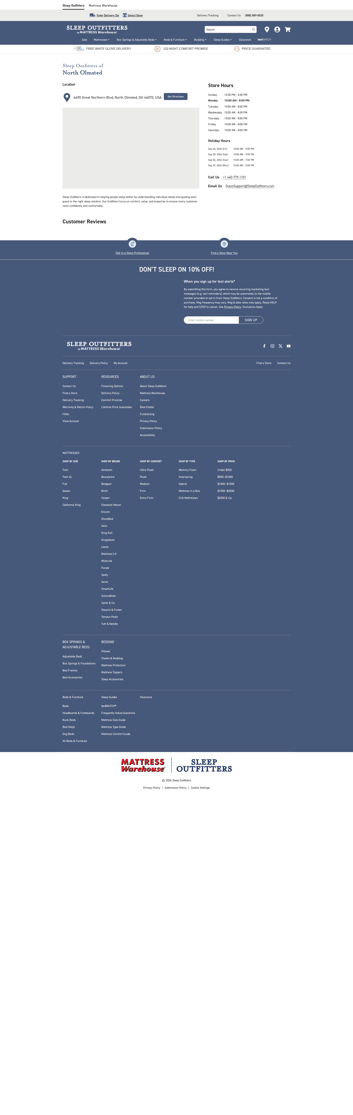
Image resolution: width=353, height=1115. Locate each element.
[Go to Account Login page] (277, 29)
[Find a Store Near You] (224, 565)
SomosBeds (108, 917)
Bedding (199, 39)
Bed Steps (69, 1048)
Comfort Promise (111, 721)
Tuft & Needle (109, 945)
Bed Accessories (72, 999)
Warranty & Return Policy (78, 728)
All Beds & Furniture (75, 1062)
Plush (143, 798)
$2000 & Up (224, 819)
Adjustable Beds (72, 978)
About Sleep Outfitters (153, 707)
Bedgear (106, 805)
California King (72, 826)
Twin (65, 791)
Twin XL (67, 798)
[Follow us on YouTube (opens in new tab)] (288, 667)
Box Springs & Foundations (79, 985)
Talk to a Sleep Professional (132, 574)
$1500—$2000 (225, 812)
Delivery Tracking (207, 15)
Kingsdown (108, 861)
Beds (66, 1027)
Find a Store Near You (224, 574)
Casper (105, 819)
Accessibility (147, 756)
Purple (105, 889)
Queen (66, 812)
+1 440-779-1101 (234, 177)
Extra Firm (146, 819)
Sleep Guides (221, 39)
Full (65, 805)
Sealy (104, 896)
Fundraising (147, 735)
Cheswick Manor (111, 826)
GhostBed (107, 840)
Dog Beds (68, 1055)
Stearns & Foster (111, 931)
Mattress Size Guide (113, 1041)
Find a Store (263, 684)
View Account (71, 742)
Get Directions (176, 96)
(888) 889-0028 (254, 15)
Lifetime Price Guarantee (116, 728)
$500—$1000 (225, 798)
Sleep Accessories (112, 1000)
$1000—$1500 (225, 805)
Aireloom (106, 791)
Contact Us (234, 15)
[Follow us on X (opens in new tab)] (280, 667)
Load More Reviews (176, 542)
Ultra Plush (147, 791)
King (65, 819)
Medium (145, 805)
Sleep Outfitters (73, 5)
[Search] (253, 29)
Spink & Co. (108, 924)
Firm (143, 812)
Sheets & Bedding (112, 979)
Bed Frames (70, 992)
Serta (104, 903)
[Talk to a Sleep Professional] (132, 565)
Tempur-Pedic (109, 938)
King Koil (106, 854)
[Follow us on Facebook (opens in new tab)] (264, 667)
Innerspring (185, 798)
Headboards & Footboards (78, 1034)
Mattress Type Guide (113, 1048)
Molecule (106, 882)
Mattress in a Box (189, 812)
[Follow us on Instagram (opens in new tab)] (272, 667)
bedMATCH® (108, 1027)
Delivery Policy (99, 684)
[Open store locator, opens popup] (267, 29)
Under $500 (224, 791)
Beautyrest (108, 798)
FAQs (66, 735)
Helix (104, 847)
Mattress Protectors (113, 986)
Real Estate (147, 728)
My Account (120, 684)
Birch (104, 812)
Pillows (105, 972)
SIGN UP (251, 641)
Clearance (245, 39)
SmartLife (107, 910)
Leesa (104, 868)
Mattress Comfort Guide (115, 1055)
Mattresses (100, 39)
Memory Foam (187, 791)
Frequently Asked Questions (118, 1034)
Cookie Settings (200, 1109)
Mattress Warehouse (103, 5)
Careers (144, 721)
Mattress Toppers (111, 993)
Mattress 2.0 (108, 875)
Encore (105, 833)
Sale (84, 39)
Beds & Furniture (174, 39)
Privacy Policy (232, 628)
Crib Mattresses (188, 819)
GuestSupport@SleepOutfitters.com (250, 186)
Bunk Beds (69, 1041)
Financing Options (112, 707)
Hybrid (183, 805)
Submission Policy (151, 749)
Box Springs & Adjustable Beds (135, 39)
